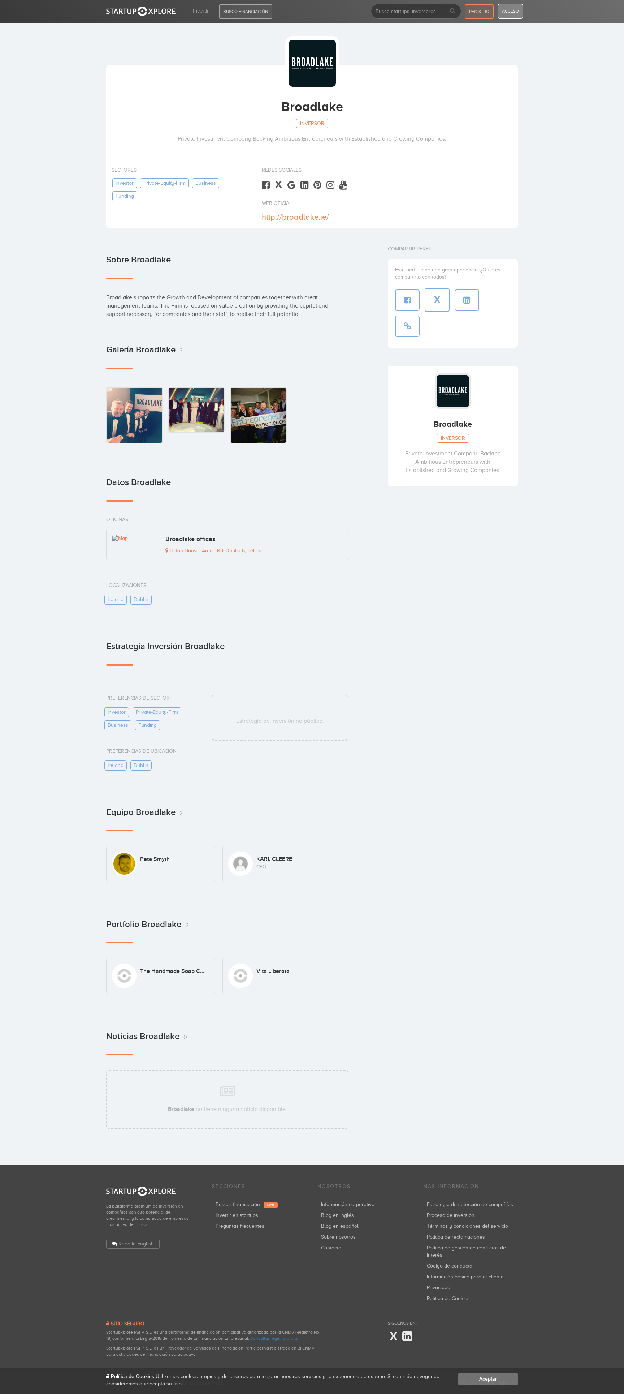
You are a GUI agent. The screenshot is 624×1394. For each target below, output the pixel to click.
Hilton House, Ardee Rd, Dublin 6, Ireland (215, 550)
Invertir (201, 11)
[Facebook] (266, 185)
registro (479, 11)
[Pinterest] (317, 185)
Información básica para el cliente (465, 1276)
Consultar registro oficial (274, 1338)
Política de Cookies (448, 1298)
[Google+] (291, 185)
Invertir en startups (237, 1215)
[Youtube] (343, 185)
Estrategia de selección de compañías (470, 1204)
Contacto (331, 1248)
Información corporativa (347, 1204)
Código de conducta (449, 1266)
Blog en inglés (337, 1215)
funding (125, 196)
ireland (116, 599)
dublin (141, 599)
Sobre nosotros (338, 1237)
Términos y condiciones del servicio (467, 1226)
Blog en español (340, 1226)
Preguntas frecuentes (240, 1226)
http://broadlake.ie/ (295, 217)
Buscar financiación (245, 1204)
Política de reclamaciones (456, 1237)
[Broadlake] (134, 415)
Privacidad (438, 1287)
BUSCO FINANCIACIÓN (245, 11)
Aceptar (488, 1379)
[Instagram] (330, 185)
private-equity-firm (164, 183)
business (205, 183)
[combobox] (416, 11)
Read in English (136, 1244)
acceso (510, 11)
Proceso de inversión (450, 1215)
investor (125, 183)
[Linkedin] (304, 185)
